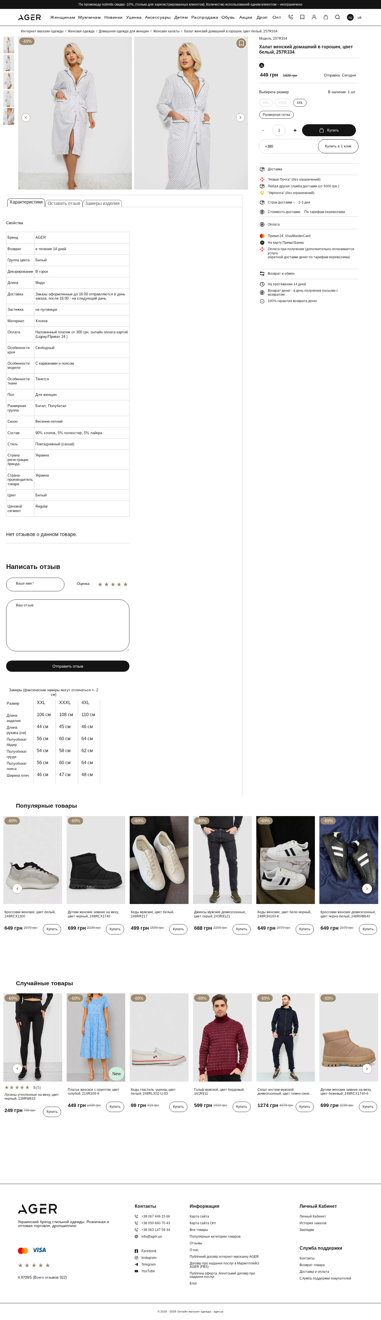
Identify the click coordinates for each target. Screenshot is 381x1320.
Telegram (148, 1264)
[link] (3, 45)
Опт (277, 17)
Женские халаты (166, 31)
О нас (194, 1250)
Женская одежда (81, 31)
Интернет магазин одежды (42, 31)
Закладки (307, 1229)
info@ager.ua (151, 1236)
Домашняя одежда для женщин (124, 31)
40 (40, 941)
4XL (300, 103)
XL (206, 1118)
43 (151, 941)
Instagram (148, 1257)
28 (197, 941)
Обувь (228, 17)
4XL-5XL (76, 1118)
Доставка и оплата (314, 1271)
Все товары (199, 1229)
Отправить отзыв (67, 666)
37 (16, 941)
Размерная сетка (276, 115)
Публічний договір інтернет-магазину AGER (224, 1256)
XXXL (283, 104)
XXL (266, 104)
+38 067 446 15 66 (155, 1216)
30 (214, 941)
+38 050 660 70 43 (155, 1223)
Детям (181, 17)
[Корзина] (326, 17)
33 (238, 941)
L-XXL (10, 1123)
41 (134, 941)
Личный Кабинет (313, 1216)
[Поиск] (337, 17)
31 (222, 941)
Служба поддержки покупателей (325, 1278)
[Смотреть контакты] (290, 17)
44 (159, 941)
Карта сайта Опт (203, 1223)
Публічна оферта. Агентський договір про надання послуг (222, 1275)
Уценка (134, 17)
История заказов (313, 1223)
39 (32, 941)
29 (206, 941)
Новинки (113, 17)
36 (8, 941)
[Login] (314, 17)
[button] (240, 117)
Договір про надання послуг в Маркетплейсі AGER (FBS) (224, 1265)
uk (360, 17)
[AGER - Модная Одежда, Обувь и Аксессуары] (29, 16)
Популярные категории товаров (215, 1236)
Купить (333, 130)
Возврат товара (312, 1265)
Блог (193, 1283)
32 (230, 941)
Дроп (262, 17)
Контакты (307, 1258)
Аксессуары (158, 17)
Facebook (148, 1251)
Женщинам (62, 17)
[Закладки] (302, 17)
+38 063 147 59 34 (155, 1229)
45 (167, 941)
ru (350, 17)
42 (142, 941)
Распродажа (204, 17)
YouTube (148, 1271)
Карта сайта (199, 1216)
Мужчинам (89, 17)
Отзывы (196, 1243)
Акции (245, 17)
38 (24, 941)
